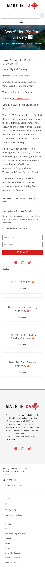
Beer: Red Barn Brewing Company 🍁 (22, 364)
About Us (9, 498)
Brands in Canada (11, 558)
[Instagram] (23, 263)
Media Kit (9, 504)
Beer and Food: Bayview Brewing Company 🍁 (22, 336)
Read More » (22, 288)
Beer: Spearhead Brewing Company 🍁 (22, 308)
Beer (31, 43)
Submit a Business (11, 529)
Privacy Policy (10, 509)
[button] (21, 22)
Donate (8, 524)
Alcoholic (25, 43)
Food (10, 43)
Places (7, 543)
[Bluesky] (29, 263)
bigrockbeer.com (20, 98)
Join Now (22, 252)
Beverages (17, 43)
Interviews (9, 548)
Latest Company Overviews (15, 534)
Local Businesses (11, 562)
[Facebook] (16, 263)
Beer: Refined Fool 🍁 (22, 282)
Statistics (8, 538)
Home (4, 43)
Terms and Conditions (14, 515)
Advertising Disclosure (13, 553)
